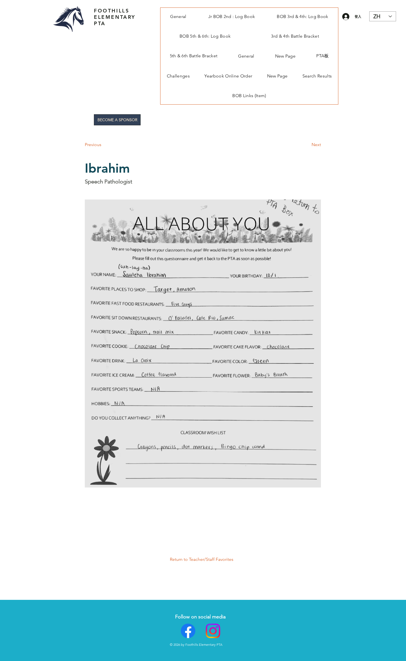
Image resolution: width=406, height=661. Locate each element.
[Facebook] (188, 631)
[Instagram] (213, 631)
